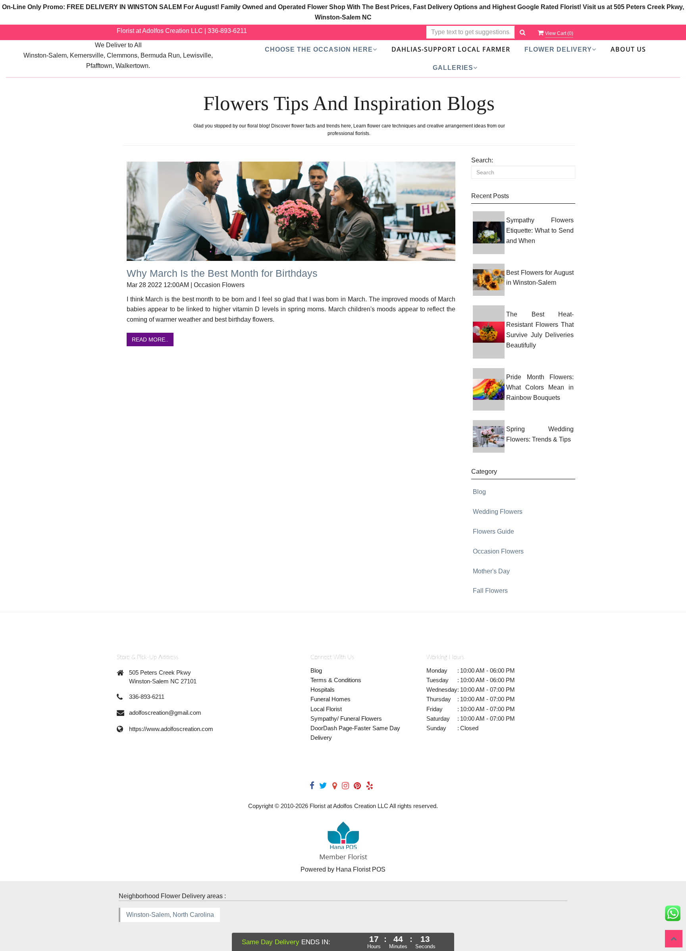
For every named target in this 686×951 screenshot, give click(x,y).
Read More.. (150, 339)
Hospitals (322, 689)
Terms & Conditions (335, 680)
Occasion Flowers (498, 551)
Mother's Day (491, 571)
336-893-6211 (227, 30)
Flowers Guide (493, 531)
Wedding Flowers (497, 511)
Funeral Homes (330, 699)
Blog (479, 491)
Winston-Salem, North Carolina (170, 914)
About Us (628, 49)
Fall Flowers (490, 590)
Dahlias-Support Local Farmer (450, 49)
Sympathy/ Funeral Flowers (346, 718)
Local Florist (326, 709)
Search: (482, 160)
